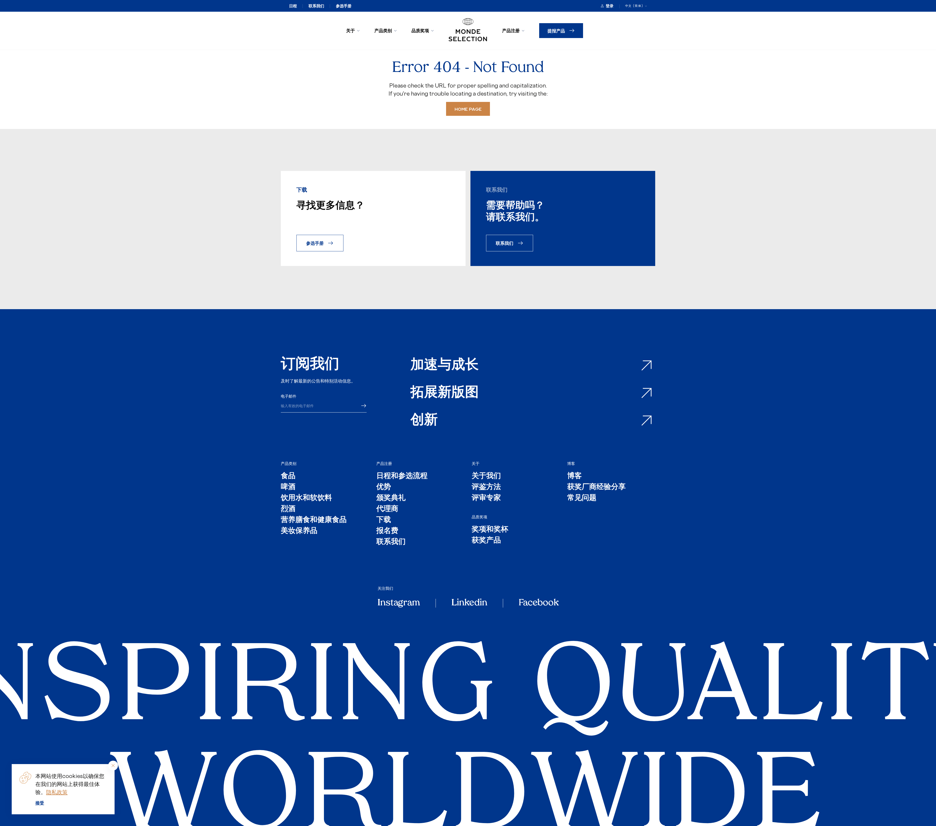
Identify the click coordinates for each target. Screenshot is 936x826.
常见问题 (581, 498)
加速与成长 (444, 365)
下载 (383, 520)
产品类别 (383, 30)
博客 (571, 463)
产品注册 (511, 30)
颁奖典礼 (391, 498)
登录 (610, 6)
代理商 (387, 509)
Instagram (399, 603)
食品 (288, 476)
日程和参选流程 (402, 476)
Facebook (539, 603)
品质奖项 (420, 30)
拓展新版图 (444, 393)
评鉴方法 (486, 487)
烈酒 (288, 509)
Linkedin (469, 603)
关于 (350, 30)
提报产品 (556, 31)
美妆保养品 (299, 531)
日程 (293, 6)
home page (468, 109)
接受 (39, 803)
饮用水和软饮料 (306, 498)
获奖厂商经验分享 (596, 487)
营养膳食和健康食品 (314, 520)
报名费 (387, 531)
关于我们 (486, 476)
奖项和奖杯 (490, 529)
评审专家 (486, 498)
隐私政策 (57, 792)
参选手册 (343, 6)
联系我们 (316, 6)
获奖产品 (486, 540)
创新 (424, 421)
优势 (383, 487)
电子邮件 (288, 396)
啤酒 (288, 487)
